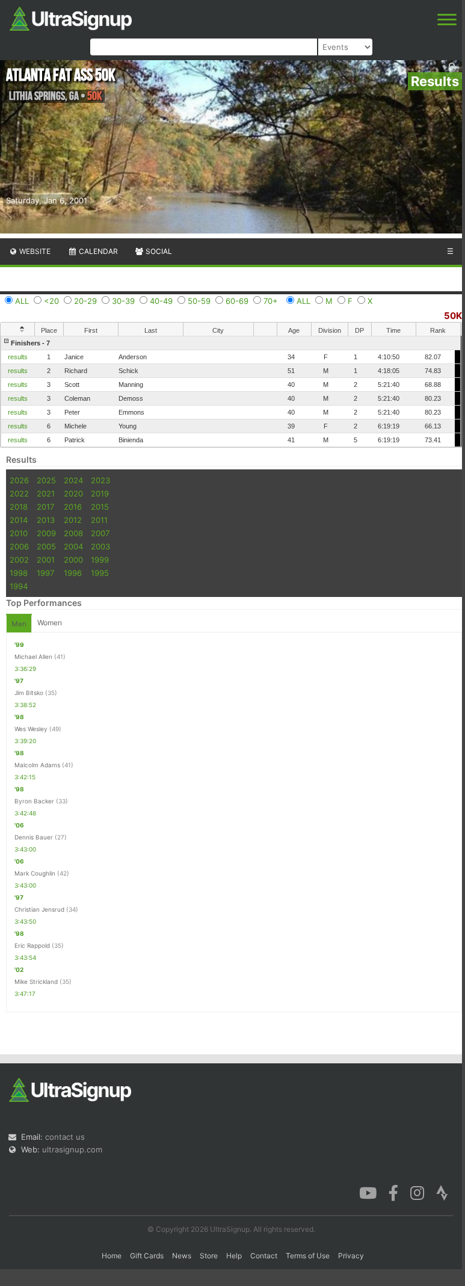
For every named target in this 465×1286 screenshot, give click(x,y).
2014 (19, 520)
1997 (45, 573)
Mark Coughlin (34, 873)
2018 (19, 507)
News (181, 1255)
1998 (19, 573)
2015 (100, 507)
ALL (22, 301)
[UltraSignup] (71, 17)
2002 (19, 559)
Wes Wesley (31, 728)
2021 (46, 493)
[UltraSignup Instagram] (417, 1192)
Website (34, 251)
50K (453, 315)
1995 (100, 573)
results (18, 356)
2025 (46, 480)
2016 (73, 507)
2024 (73, 480)
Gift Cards (147, 1255)
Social (158, 251)
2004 (73, 546)
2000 (73, 559)
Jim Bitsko (28, 692)
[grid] (231, 391)
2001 (46, 559)
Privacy (351, 1255)
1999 (100, 559)
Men (18, 623)
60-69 (237, 301)
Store (209, 1255)
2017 (45, 507)
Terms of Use (308, 1255)
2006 (19, 546)
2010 (19, 533)
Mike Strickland (36, 981)
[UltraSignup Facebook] (393, 1192)
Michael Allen (33, 656)
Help (234, 1255)
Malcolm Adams (37, 764)
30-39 (123, 301)
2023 (100, 480)
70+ (270, 301)
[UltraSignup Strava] (442, 1192)
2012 (73, 520)
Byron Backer (34, 801)
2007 (100, 533)
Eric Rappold (32, 945)
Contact (263, 1255)
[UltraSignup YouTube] (367, 1192)
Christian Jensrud (39, 909)
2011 (99, 520)
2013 (46, 520)
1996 (73, 573)
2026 (19, 480)
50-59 (199, 301)
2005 (46, 546)
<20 (51, 301)
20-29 (85, 301)
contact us (65, 1137)
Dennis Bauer (33, 837)
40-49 (161, 301)
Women (49, 622)
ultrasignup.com (72, 1149)
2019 (100, 493)
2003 (100, 546)
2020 (73, 493)
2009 (46, 533)
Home (112, 1255)
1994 (19, 586)
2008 (73, 533)
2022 (19, 493)
